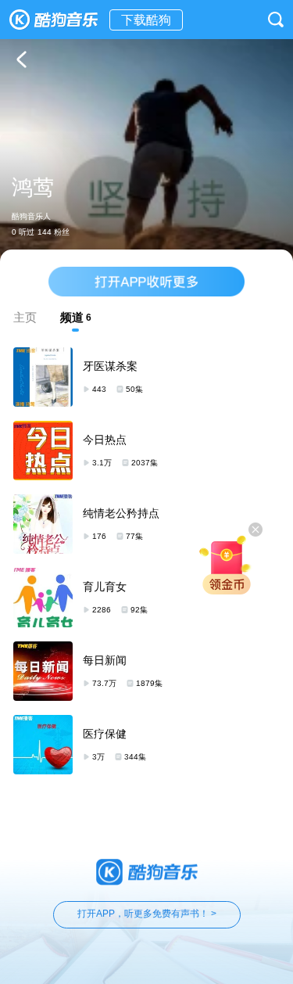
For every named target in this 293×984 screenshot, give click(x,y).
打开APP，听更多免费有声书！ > (146, 913)
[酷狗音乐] (54, 19)
